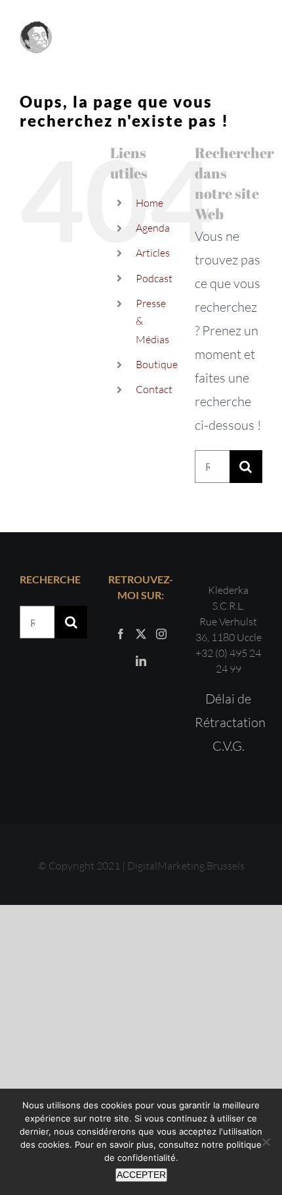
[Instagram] (161, 634)
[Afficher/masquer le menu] (253, 38)
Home (149, 202)
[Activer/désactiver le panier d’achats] (220, 38)
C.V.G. (228, 746)
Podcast (154, 278)
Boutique (157, 364)
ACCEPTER (141, 1174)
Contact (154, 389)
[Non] (265, 1141)
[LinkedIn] (141, 661)
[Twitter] (141, 634)
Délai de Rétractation (228, 710)
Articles (153, 252)
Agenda (153, 227)
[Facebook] (120, 634)
